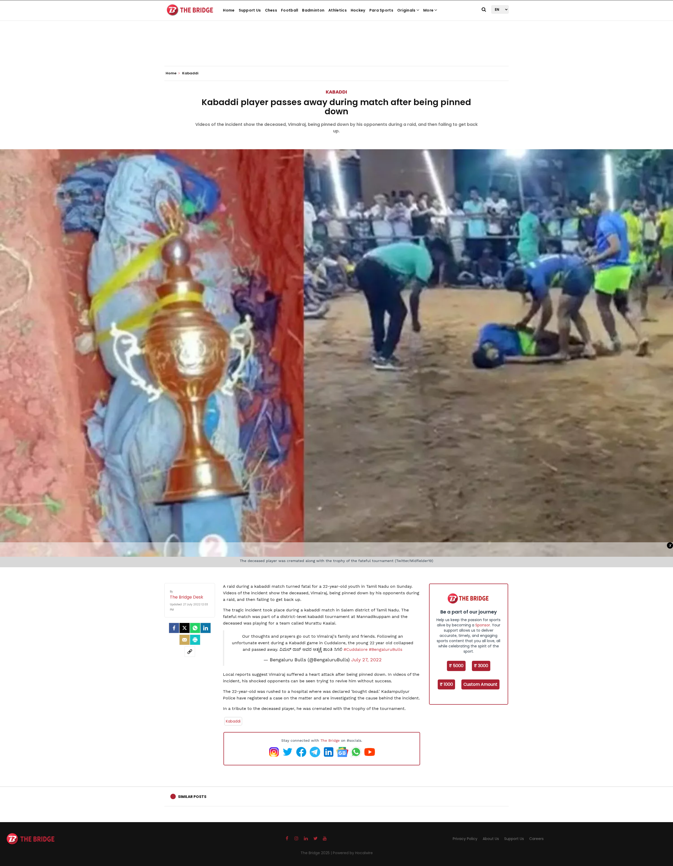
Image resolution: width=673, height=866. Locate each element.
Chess (271, 10)
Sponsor (482, 625)
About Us (491, 838)
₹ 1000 (446, 684)
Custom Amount (480, 684)
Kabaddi (336, 92)
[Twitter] (184, 628)
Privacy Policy (465, 838)
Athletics (337, 10)
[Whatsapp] (195, 628)
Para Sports (381, 10)
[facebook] (174, 628)
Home (228, 10)
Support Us (250, 10)
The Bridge (330, 740)
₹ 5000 (456, 666)
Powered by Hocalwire (353, 852)
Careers (536, 838)
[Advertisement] (336, 50)
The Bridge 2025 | (316, 852)
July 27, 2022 (366, 659)
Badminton (313, 10)
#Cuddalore (356, 649)
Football (289, 10)
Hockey (358, 10)
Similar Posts (192, 796)
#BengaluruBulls (385, 649)
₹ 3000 (481, 666)
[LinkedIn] (205, 628)
